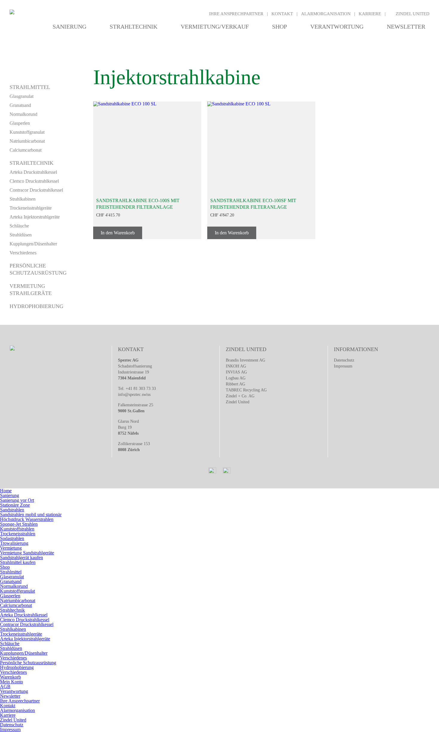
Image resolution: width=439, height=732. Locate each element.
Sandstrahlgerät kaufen (21, 557)
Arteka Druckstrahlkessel (33, 172)
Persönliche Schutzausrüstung (28, 662)
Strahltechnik (133, 26)
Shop (279, 26)
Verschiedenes (23, 252)
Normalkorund (23, 114)
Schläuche (19, 225)
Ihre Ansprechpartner (236, 13)
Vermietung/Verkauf (215, 26)
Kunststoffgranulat (27, 132)
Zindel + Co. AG (240, 396)
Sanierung (69, 26)
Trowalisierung (14, 543)
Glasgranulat (21, 96)
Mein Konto (11, 681)
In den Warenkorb (118, 232)
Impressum (343, 366)
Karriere (370, 13)
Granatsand (20, 105)
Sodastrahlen (12, 538)
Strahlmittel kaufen (18, 562)
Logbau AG (235, 378)
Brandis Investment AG (245, 360)
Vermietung (11, 547)
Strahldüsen (21, 234)
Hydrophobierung (36, 306)
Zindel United (412, 13)
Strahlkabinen (23, 199)
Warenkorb (10, 676)
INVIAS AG (236, 372)
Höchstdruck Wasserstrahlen (26, 519)
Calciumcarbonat (26, 150)
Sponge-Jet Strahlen (19, 524)
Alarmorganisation (326, 13)
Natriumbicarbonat (27, 141)
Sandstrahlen (12, 509)
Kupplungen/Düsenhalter (33, 243)
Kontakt (282, 13)
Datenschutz (344, 360)
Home (6, 490)
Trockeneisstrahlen (17, 533)
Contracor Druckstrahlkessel (36, 190)
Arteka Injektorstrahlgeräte (35, 216)
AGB (5, 686)
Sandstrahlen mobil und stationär (31, 514)
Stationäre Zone (15, 505)
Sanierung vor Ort (17, 500)
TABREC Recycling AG (246, 390)
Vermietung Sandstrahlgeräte (27, 552)
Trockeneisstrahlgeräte (31, 207)
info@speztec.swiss (134, 394)
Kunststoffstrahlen (17, 528)
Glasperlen (20, 123)
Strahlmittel (30, 87)
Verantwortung (336, 26)
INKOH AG (236, 366)
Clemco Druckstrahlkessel (34, 181)
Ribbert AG (235, 384)
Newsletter (406, 26)
